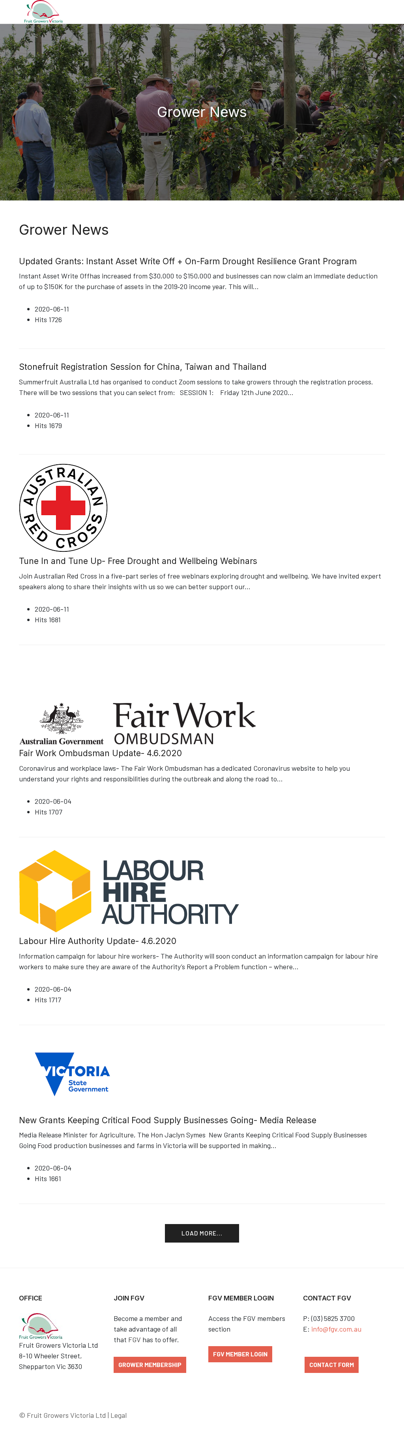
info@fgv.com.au (336, 1328)
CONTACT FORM (331, 1364)
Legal (118, 1415)
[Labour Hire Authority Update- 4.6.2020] (145, 890)
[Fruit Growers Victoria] (43, 12)
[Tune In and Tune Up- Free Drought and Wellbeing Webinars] (63, 507)
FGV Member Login (240, 1354)
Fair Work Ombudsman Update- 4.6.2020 (100, 753)
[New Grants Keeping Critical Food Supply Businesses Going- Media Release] (72, 1073)
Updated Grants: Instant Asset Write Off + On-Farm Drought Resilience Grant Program (188, 261)
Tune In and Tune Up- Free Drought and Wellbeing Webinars (138, 561)
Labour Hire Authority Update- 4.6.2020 (97, 941)
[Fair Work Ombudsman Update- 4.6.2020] (137, 700)
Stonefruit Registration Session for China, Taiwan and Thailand (143, 367)
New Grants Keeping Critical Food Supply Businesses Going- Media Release (167, 1120)
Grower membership (149, 1364)
